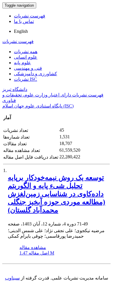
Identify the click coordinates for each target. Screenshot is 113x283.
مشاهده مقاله (32, 247)
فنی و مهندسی (28, 68)
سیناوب (12, 277)
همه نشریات (25, 51)
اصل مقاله (36, 252)
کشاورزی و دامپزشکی (35, 73)
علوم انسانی (25, 57)
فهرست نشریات (29, 15)
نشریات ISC (25, 79)
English (21, 31)
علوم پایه (22, 62)
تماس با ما (24, 21)
